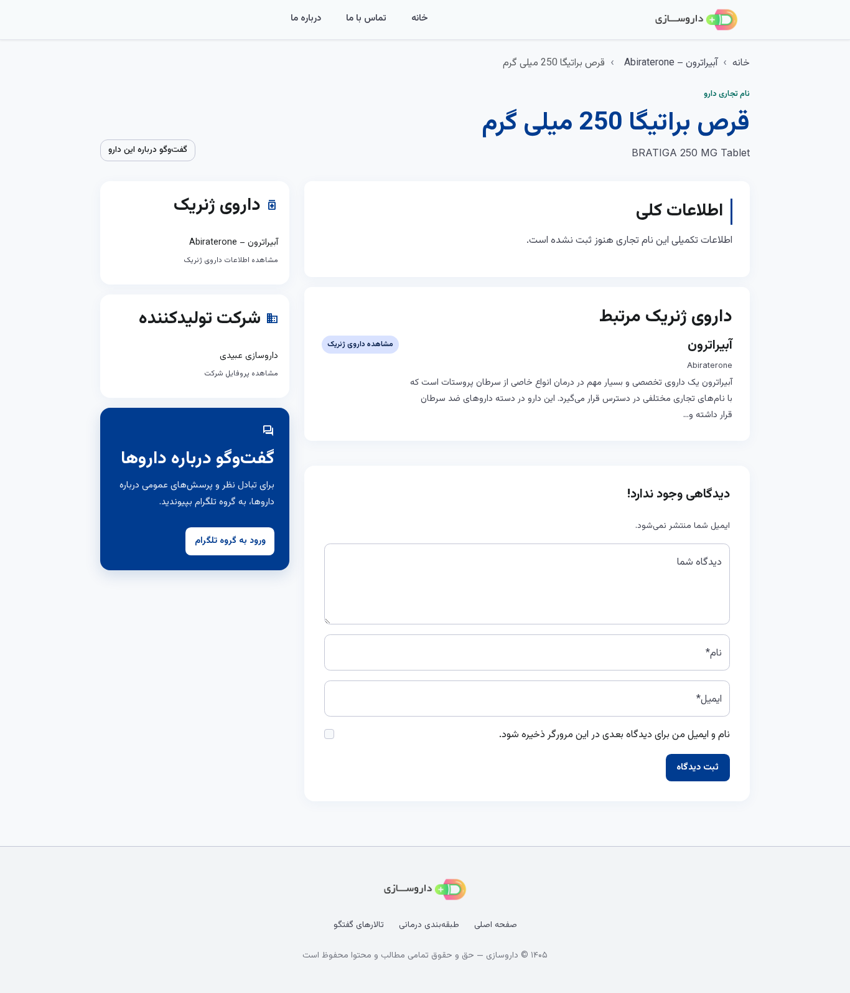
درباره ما (306, 18)
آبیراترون (710, 345)
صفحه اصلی (495, 925)
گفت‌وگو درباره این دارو (147, 150)
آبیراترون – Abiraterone (670, 63)
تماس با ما (366, 18)
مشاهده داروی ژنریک (360, 344)
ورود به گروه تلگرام (230, 541)
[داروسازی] (696, 20)
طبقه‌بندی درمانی (429, 925)
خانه (419, 18)
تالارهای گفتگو (359, 925)
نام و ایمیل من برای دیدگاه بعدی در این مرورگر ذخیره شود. (614, 735)
